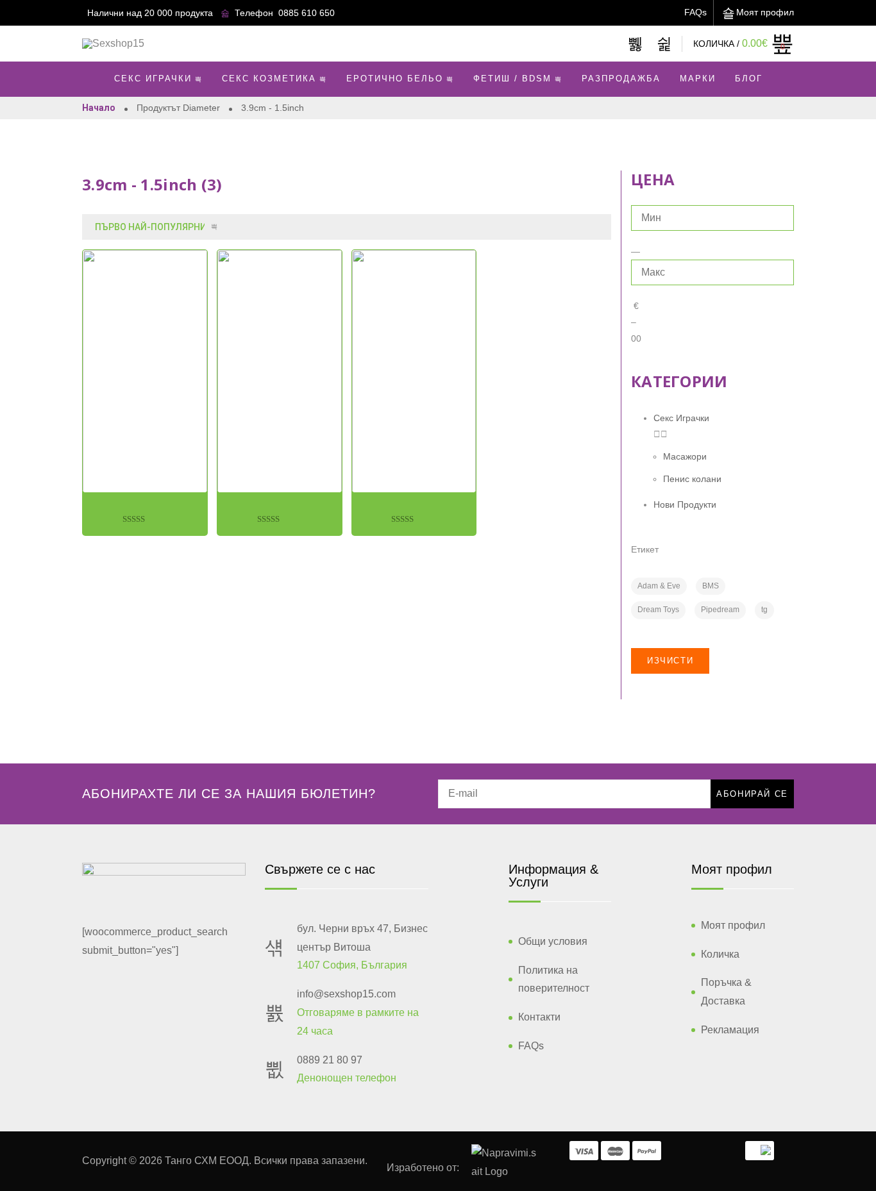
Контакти (539, 1017)
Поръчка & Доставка (726, 991)
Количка (720, 954)
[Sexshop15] (113, 43)
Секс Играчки (153, 78)
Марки (698, 78)
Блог (748, 78)
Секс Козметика (269, 78)
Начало (98, 108)
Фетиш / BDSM (512, 78)
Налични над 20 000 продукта (150, 13)
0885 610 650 (306, 13)
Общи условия (552, 941)
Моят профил (765, 12)
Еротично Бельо (394, 78)
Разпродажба (621, 78)
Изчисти (670, 660)
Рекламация (730, 1029)
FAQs (695, 12)
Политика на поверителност (553, 979)
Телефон (254, 13)
